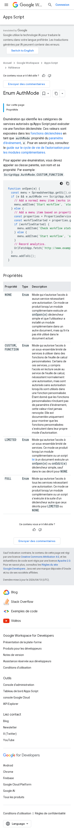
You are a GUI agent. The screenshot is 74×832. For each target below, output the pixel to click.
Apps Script (13, 17)
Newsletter (10, 727)
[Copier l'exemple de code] (68, 183)
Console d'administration (18, 684)
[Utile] (44, 76)
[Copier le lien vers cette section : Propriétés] (26, 276)
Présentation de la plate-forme (22, 642)
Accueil (7, 62)
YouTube (8, 740)
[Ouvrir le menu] (6, 5)
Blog (6, 721)
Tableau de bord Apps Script (20, 691)
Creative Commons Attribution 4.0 (40, 556)
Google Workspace (28, 62)
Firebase (8, 778)
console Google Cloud (16, 697)
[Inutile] (49, 76)
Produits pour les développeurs (22, 648)
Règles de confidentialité (50, 813)
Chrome (8, 771)
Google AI (9, 790)
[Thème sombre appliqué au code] (61, 183)
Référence (14, 67)
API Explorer (10, 703)
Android (8, 765)
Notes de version (13, 654)
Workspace (39, 5)
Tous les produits (13, 797)
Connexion (62, 4)
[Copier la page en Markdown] (56, 93)
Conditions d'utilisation (17, 667)
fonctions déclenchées (46, 133)
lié (33, 459)
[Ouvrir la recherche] (50, 4)
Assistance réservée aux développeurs (27, 661)
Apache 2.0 (63, 560)
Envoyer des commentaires (26, 84)
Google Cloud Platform (17, 784)
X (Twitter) (10, 733)
